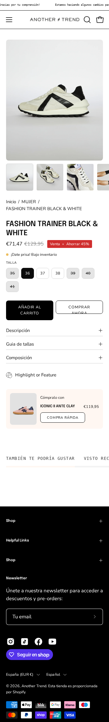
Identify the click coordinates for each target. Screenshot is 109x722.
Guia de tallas (20, 344)
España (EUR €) (20, 674)
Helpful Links (17, 540)
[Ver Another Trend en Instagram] (10, 641)
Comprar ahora (79, 309)
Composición (19, 358)
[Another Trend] (54, 19)
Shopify (19, 691)
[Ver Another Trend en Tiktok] (24, 641)
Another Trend (33, 685)
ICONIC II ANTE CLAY (57, 406)
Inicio (11, 202)
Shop (10, 521)
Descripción (18, 330)
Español (53, 674)
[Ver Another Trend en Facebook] (38, 641)
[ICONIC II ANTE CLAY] (23, 409)
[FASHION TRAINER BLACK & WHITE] (19, 177)
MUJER (28, 202)
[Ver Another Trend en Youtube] (52, 641)
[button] (86, 19)
